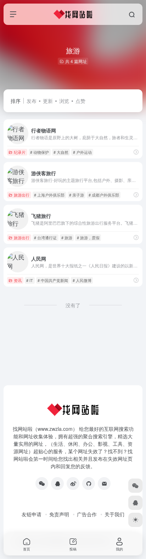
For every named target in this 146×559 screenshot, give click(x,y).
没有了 (73, 305)
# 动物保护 (39, 152)
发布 (31, 100)
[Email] (104, 483)
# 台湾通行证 (45, 237)
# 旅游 (66, 237)
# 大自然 (61, 152)
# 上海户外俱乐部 (49, 195)
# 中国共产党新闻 (53, 280)
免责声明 (59, 514)
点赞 (80, 100)
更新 (48, 100)
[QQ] (57, 483)
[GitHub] (88, 483)
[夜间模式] (135, 520)
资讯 (18, 280)
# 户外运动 (82, 152)
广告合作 (87, 514)
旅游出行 (21, 195)
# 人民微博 (82, 280)
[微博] (73, 483)
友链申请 (31, 514)
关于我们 (114, 514)
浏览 (64, 100)
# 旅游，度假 (88, 237)
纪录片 (20, 152)
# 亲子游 (76, 195)
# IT (29, 280)
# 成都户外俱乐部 (104, 195)
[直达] (136, 152)
